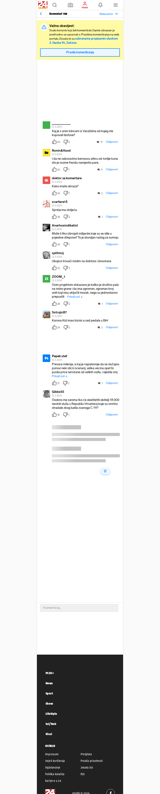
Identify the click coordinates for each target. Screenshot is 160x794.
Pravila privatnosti (92, 760)
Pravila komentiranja (80, 52)
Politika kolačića (55, 774)
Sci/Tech (51, 724)
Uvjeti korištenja (55, 760)
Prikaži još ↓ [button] (75, 296)
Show (49, 703)
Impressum (52, 754)
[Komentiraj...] (79, 608)
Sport (49, 693)
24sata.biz (87, 767)
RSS (83, 774)
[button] (54, 5)
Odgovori (112, 142)
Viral (49, 734)
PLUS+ (50, 673)
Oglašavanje (52, 767)
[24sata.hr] (42, 5)
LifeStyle (51, 713)
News (49, 683)
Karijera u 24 (53, 780)
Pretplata (86, 754)
